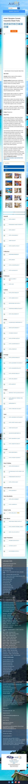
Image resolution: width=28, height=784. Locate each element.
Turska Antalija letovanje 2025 (9, 600)
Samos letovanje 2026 (7, 592)
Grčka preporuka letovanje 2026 (9, 563)
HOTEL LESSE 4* (12, 219)
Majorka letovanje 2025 (7, 664)
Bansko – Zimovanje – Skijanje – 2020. (11, 615)
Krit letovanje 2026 (7, 589)
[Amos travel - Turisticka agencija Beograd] (18, 758)
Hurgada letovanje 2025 (8, 669)
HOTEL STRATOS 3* (13, 349)
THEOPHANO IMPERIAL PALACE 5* (15, 308)
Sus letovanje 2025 (7, 686)
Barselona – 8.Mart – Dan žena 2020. (10, 652)
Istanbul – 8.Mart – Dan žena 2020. (10, 637)
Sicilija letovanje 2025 (7, 678)
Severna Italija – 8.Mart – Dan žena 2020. (11, 642)
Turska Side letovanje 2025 (8, 605)
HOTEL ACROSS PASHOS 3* (14, 357)
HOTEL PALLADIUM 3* (13, 378)
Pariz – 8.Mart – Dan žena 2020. (9, 638)
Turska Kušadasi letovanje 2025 (9, 607)
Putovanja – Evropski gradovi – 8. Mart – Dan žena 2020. (13, 630)
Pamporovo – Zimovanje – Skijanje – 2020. (11, 618)
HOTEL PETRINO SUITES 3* (14, 338)
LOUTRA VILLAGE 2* (13, 545)
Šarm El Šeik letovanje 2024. (9, 671)
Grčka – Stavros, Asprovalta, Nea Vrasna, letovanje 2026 (13, 572)
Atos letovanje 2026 (7, 570)
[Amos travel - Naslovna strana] (14, 5)
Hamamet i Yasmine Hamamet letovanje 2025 (12, 684)
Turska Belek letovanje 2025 (8, 599)
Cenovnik (13, 31)
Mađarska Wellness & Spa (8, 661)
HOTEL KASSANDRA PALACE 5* (15, 368)
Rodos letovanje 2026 (7, 591)
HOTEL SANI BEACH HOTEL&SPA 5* (16, 417)
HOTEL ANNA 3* (12, 259)
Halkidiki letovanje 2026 (8, 565)
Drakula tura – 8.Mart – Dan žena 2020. (11, 653)
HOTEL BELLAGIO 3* (13, 512)
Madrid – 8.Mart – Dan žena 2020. (10, 648)
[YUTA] (10, 758)
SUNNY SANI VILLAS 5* (13, 427)
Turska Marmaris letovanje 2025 (9, 604)
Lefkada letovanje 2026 (7, 586)
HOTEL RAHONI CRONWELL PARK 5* (16, 526)
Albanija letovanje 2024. (8, 679)
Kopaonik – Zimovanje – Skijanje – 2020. (11, 621)
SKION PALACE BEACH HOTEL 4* (15, 521)
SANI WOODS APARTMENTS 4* (15, 433)
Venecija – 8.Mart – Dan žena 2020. (10, 647)
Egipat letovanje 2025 (7, 668)
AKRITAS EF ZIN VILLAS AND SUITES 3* (16, 392)
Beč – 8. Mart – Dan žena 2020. (9, 632)
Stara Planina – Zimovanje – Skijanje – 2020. (12, 625)
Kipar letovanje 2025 (7, 674)
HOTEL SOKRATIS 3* (13, 504)
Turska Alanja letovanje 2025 (9, 595)
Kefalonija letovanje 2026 (8, 587)
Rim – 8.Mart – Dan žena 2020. (9, 645)
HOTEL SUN (11, 284)
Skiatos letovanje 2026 (7, 579)
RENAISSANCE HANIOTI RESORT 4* (16, 224)
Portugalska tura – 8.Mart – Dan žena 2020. (12, 655)
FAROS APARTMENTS (13, 452)
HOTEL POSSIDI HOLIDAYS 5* (14, 457)
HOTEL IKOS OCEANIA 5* (14, 499)
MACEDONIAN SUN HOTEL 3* (14, 303)
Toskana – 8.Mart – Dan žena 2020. (10, 650)
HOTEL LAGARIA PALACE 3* (14, 343)
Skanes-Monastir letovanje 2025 (9, 687)
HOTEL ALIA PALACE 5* (13, 270)
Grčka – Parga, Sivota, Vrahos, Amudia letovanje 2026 (14, 576)
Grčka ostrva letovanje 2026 (8, 577)
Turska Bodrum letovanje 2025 (9, 602)
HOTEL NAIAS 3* (12, 229)
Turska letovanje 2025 (7, 594)
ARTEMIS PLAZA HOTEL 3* (14, 540)
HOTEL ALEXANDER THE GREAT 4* (15, 362)
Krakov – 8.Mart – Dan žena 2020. (10, 640)
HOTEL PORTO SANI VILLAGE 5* (15, 422)
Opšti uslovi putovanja (7, 731)
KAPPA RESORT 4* (12, 403)
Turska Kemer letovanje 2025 (9, 597)
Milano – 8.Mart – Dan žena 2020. (10, 643)
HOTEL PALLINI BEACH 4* (14, 313)
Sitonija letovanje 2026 (7, 567)
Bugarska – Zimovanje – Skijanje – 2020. (11, 613)
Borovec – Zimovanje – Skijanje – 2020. (11, 616)
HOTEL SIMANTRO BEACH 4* (14, 443)
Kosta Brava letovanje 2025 (8, 666)
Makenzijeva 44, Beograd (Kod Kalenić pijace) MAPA (14, 762)
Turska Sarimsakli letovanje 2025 (9, 609)
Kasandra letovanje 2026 (8, 568)
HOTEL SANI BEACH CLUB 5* (14, 438)
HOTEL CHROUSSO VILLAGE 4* (15, 408)
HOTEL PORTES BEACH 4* (14, 466)
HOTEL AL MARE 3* (12, 279)
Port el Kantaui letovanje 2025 (9, 682)
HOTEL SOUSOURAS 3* (13, 235)
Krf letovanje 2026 (6, 582)
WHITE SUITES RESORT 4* (14, 327)
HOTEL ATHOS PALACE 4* (14, 292)
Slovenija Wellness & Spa (8, 659)
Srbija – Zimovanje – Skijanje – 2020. (10, 620)
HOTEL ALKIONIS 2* (13, 490)
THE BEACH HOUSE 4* (13, 333)
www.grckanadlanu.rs (7, 736)
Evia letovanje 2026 (7, 584)
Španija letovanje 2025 (7, 663)
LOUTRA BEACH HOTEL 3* (14, 551)
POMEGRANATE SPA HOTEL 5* (15, 476)
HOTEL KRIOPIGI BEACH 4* (14, 373)
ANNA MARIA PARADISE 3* (14, 254)
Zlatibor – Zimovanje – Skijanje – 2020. (11, 623)
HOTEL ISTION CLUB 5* (13, 482)
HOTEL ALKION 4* (12, 384)
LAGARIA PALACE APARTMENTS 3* (15, 322)
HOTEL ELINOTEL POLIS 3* (14, 245)
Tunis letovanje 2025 (7, 681)
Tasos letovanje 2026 (7, 581)
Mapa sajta (14, 11)
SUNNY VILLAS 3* (12, 240)
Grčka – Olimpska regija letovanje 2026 (11, 574)
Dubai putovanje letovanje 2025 (9, 673)
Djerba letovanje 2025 (7, 691)
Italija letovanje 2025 (7, 676)
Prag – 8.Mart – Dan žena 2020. (9, 635)
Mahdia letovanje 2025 (7, 689)
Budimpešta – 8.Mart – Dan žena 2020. (11, 633)
